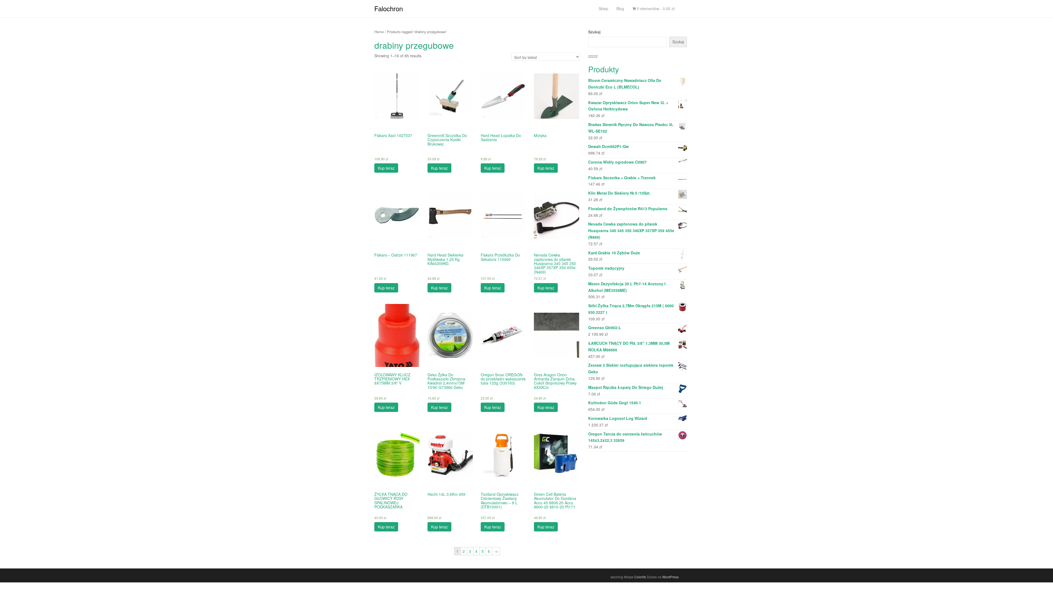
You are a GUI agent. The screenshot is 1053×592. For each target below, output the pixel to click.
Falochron (388, 8)
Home (379, 31)
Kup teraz (386, 168)
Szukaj (594, 32)
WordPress (670, 576)
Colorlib (640, 576)
